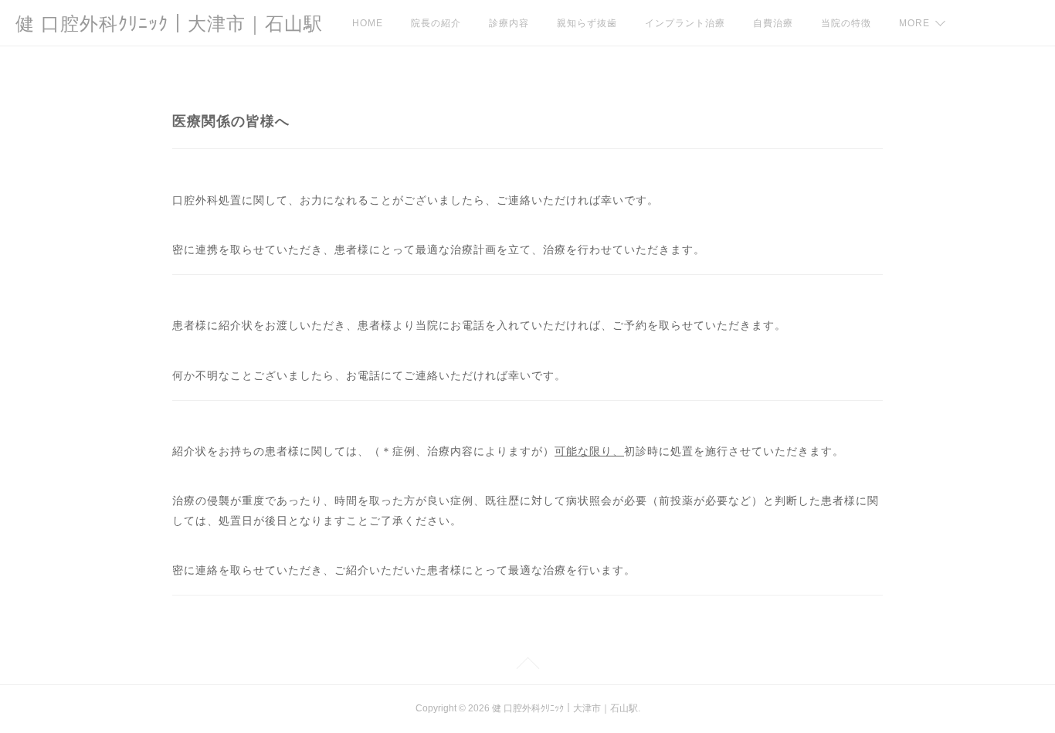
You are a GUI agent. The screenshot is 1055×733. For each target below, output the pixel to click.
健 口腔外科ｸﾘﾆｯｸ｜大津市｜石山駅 (169, 23)
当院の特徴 (846, 23)
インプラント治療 (685, 23)
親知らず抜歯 (587, 23)
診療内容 (509, 23)
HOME (367, 23)
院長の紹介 (436, 23)
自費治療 (773, 23)
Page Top (527, 665)
